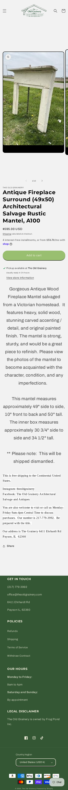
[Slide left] (26, 181)
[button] (5, 11)
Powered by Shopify (45, 788)
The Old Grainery (29, 788)
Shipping (7, 234)
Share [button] (10, 546)
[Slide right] (42, 181)
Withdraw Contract (18, 655)
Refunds (12, 631)
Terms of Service (17, 647)
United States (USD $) (32, 762)
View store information (20, 277)
